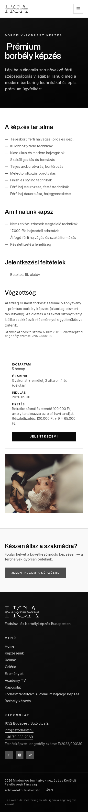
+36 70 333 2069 (19, 737)
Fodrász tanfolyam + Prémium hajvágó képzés (42, 694)
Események (14, 674)
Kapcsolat (13, 687)
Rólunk (10, 660)
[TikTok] (30, 755)
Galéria (10, 667)
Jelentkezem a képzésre (35, 572)
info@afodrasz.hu (19, 730)
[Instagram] (19, 755)
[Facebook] (9, 755)
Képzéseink (14, 653)
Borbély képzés (18, 701)
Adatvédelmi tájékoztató (22, 790)
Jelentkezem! (44, 436)
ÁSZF (50, 790)
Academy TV (15, 680)
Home (9, 646)
